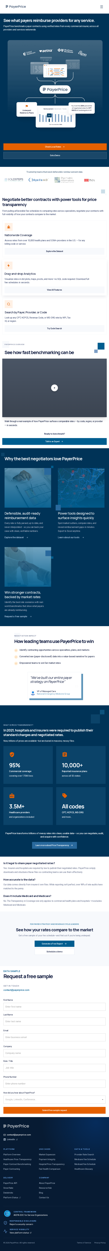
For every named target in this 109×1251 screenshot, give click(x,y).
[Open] (103, 1100)
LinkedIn (11, 1139)
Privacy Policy (100, 1243)
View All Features (54, 290)
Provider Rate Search (84, 1154)
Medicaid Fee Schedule (85, 1164)
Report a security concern (21, 1224)
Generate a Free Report (52, 944)
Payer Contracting (11, 1169)
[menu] (101, 6)
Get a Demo (55, 155)
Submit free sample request (54, 1110)
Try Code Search (54, 328)
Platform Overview (12, 1154)
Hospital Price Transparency (52, 1164)
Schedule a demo (55, 952)
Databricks (8, 1193)
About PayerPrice (47, 1183)
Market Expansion (47, 1154)
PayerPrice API (10, 1183)
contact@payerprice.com (16, 990)
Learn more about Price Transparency (52, 845)
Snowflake (8, 1188)
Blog (41, 1193)
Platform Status (10, 1197)
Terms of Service (84, 1243)
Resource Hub (45, 1188)
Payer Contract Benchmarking (17, 1164)
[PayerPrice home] (16, 1126)
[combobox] (50, 1099)
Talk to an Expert (52, 441)
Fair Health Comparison (49, 1169)
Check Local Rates (53, 147)
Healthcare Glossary (84, 1169)
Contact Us (44, 1197)
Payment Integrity (47, 1159)
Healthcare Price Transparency (17, 1159)
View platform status (19, 1233)
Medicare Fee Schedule (85, 1159)
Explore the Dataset (54, 251)
